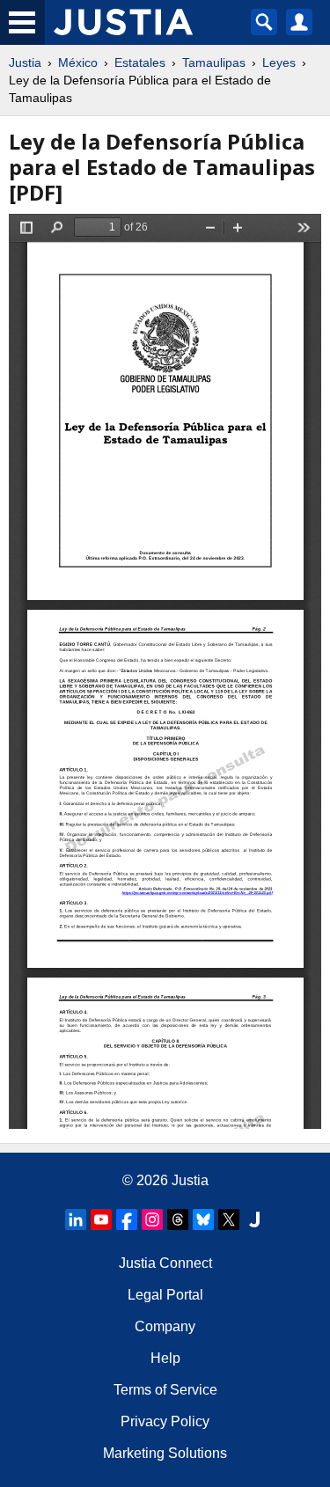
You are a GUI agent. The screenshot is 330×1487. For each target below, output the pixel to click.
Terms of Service (165, 1389)
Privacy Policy (165, 1421)
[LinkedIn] (75, 1219)
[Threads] (177, 1219)
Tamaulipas (214, 62)
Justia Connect (165, 1263)
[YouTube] (101, 1219)
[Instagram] (152, 1219)
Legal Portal (165, 1294)
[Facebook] (126, 1219)
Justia (25, 62)
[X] (228, 1219)
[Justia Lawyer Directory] (254, 1219)
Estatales (139, 62)
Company (165, 1326)
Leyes (279, 62)
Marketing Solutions (165, 1453)
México (78, 62)
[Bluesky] (203, 1219)
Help (165, 1358)
